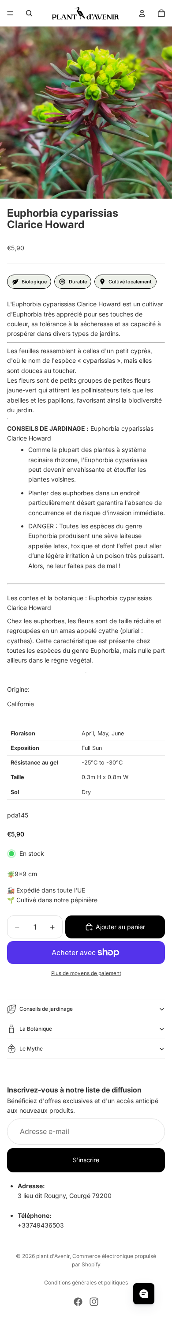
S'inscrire (86, 1160)
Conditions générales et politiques (86, 1282)
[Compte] (142, 13)
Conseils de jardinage (46, 1009)
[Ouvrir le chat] (143, 1293)
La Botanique (35, 1028)
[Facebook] (78, 1301)
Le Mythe (31, 1048)
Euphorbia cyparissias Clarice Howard (80, 433)
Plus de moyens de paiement (86, 973)
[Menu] (10, 13)
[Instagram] (94, 1301)
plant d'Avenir (53, 1256)
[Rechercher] (29, 13)
